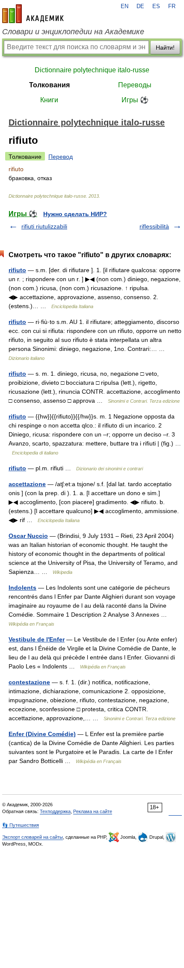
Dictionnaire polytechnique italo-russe (92, 70)
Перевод (60, 156)
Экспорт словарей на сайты (32, 837)
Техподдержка (55, 811)
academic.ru (33, 13)
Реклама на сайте (92, 811)
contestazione (29, 682)
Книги (49, 100)
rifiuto (17, 270)
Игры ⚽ (135, 100)
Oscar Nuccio (28, 535)
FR (171, 6)
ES (156, 6)
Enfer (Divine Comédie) (42, 733)
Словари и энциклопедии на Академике (73, 31)
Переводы (134, 85)
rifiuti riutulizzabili (44, 226)
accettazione (27, 484)
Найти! (165, 47)
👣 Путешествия (20, 825)
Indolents (22, 587)
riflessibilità (154, 226)
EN (124, 6)
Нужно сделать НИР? (75, 214)
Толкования (49, 85)
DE (140, 6)
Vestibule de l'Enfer (37, 639)
